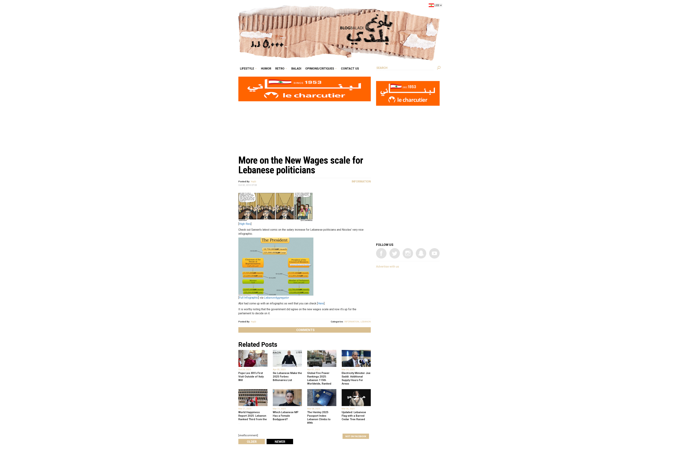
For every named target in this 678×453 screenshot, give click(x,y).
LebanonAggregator (276, 297)
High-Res (245, 224)
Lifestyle (276, 6)
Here (321, 303)
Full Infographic (248, 297)
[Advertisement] (304, 126)
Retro (304, 6)
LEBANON (366, 321)
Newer (280, 441)
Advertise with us (387, 266)
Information (361, 181)
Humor (293, 6)
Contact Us (364, 6)
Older (252, 441)
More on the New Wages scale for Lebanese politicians (300, 165)
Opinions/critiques (338, 6)
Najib (253, 181)
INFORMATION (351, 321)
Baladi (318, 6)
